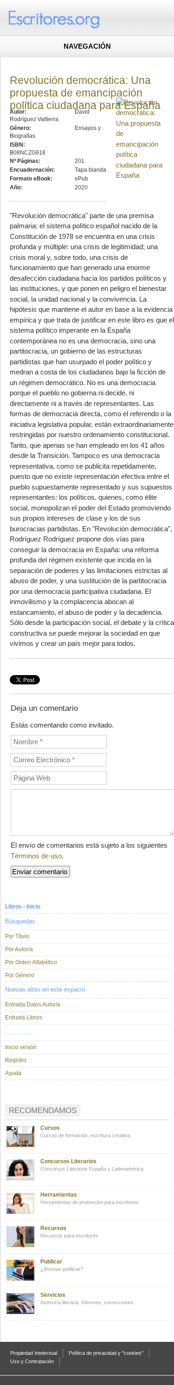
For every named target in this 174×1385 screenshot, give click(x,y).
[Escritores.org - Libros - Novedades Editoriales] (72, 18)
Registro (15, 1060)
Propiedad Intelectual (33, 1353)
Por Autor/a (19, 949)
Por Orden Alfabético (31, 962)
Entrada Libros (23, 1017)
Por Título (17, 936)
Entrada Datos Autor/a (32, 1004)
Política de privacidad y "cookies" (106, 1353)
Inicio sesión (21, 1047)
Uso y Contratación (32, 1361)
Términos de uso (36, 856)
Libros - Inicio (22, 906)
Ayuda (13, 1073)
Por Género (19, 975)
